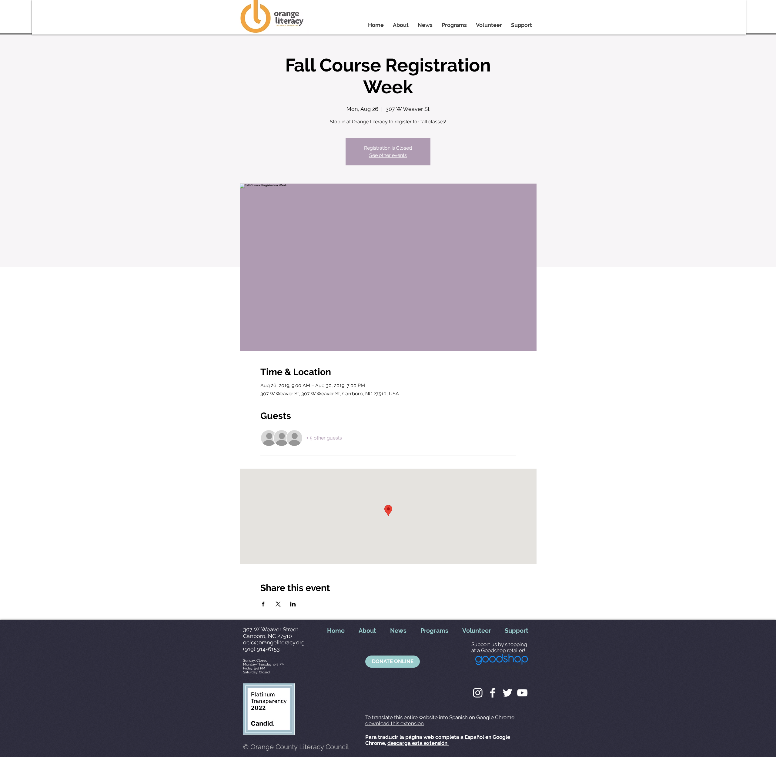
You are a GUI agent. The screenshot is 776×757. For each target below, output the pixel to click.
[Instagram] (477, 692)
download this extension (394, 723)
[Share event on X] (278, 604)
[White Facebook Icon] (492, 692)
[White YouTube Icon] (522, 692)
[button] (392, 662)
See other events (388, 155)
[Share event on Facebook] (263, 604)
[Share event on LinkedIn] (293, 604)
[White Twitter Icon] (507, 692)
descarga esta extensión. (418, 743)
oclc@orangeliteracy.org (274, 642)
